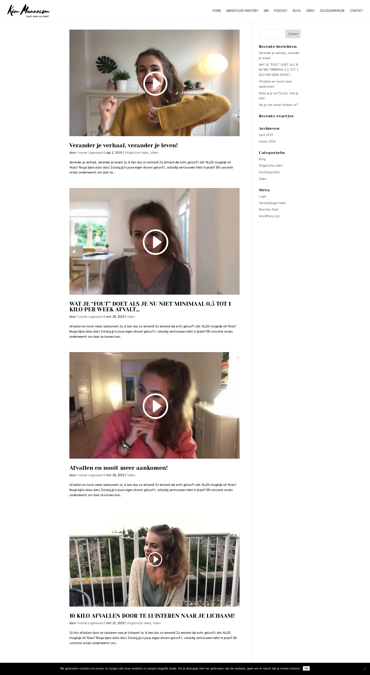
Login (262, 196)
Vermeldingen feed (272, 203)
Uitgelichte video (137, 153)
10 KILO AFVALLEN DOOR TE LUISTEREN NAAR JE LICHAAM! (152, 616)
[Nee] (365, 669)
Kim (266, 11)
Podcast (280, 11)
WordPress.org (269, 216)
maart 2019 (267, 141)
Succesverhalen (332, 11)
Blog (297, 11)
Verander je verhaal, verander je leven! (123, 145)
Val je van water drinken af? (278, 105)
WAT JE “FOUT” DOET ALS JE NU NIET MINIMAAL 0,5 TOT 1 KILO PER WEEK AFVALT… (150, 307)
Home (217, 11)
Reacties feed (268, 209)
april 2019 (266, 135)
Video (310, 11)
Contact (356, 11)
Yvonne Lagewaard (90, 153)
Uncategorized (269, 172)
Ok (306, 668)
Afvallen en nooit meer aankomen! (118, 468)
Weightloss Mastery (242, 11)
